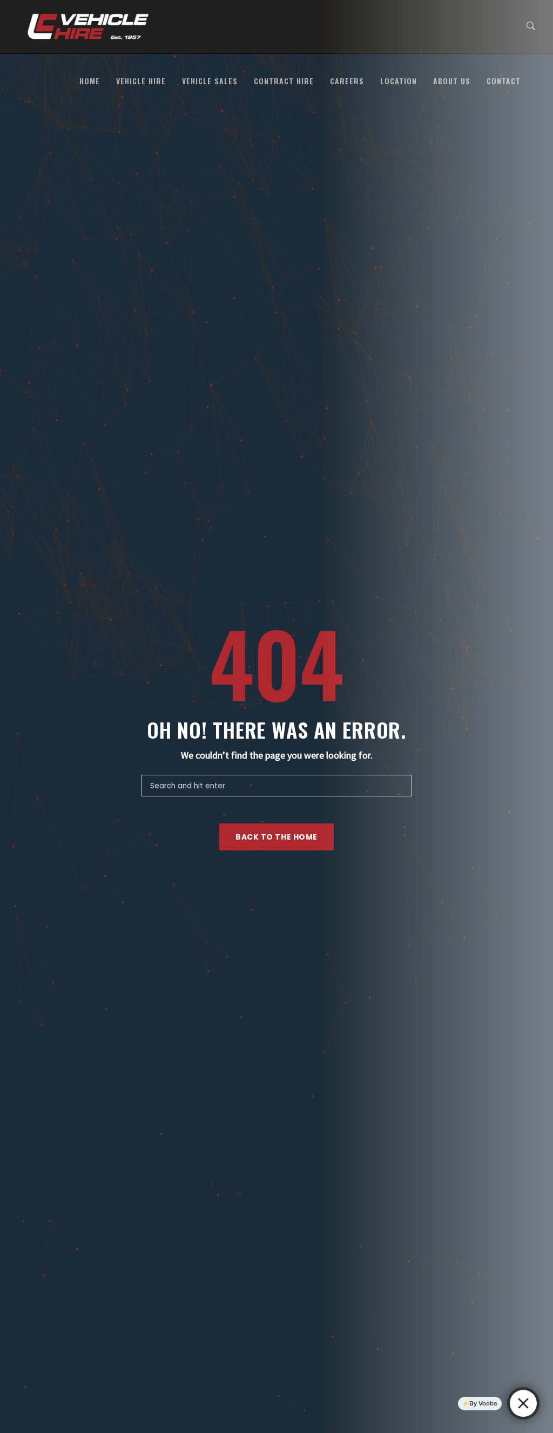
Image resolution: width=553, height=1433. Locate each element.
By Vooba (483, 1403)
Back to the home (276, 837)
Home (89, 80)
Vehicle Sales (210, 80)
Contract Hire (284, 80)
